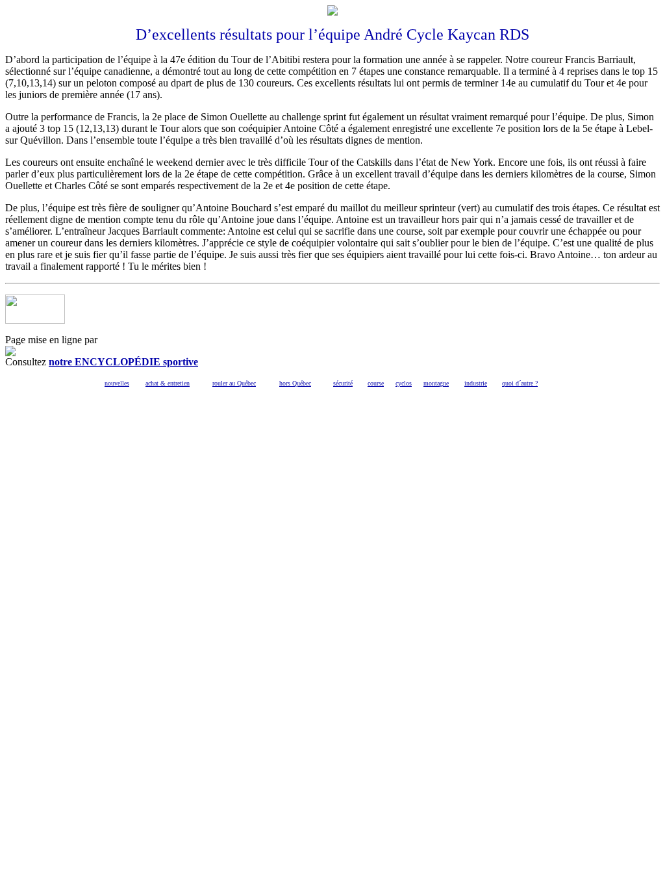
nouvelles (117, 383)
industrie (475, 383)
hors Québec (295, 383)
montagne (436, 383)
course (376, 383)
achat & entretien (167, 383)
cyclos (403, 383)
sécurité (343, 383)
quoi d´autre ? (520, 383)
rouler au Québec (234, 383)
